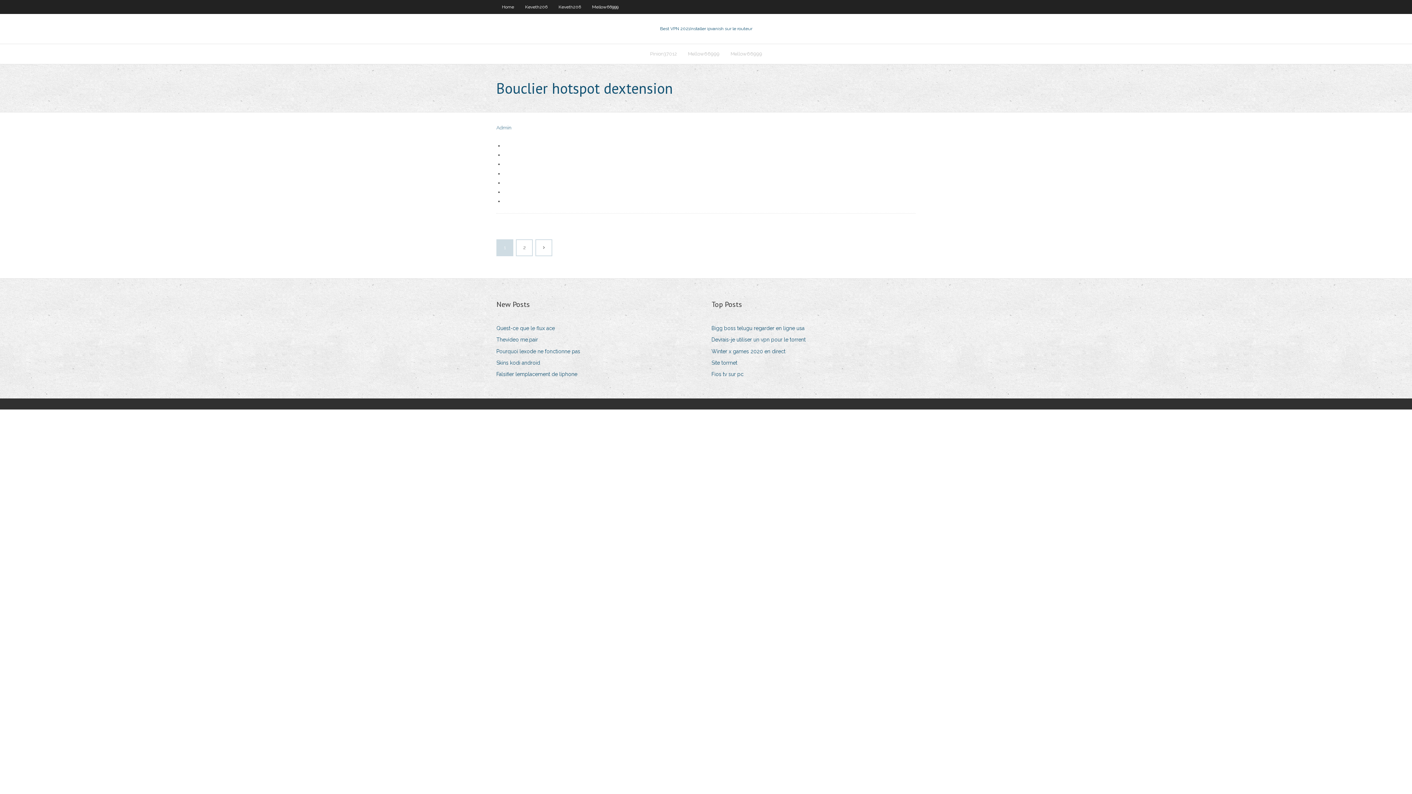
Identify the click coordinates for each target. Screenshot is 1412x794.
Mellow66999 (605, 7)
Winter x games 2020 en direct (748, 351)
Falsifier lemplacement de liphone (536, 374)
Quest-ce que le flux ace (525, 328)
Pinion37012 (663, 54)
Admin (503, 127)
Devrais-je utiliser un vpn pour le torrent (759, 340)
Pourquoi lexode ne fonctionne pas (538, 351)
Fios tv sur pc (728, 374)
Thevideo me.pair (517, 340)
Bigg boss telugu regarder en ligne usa (758, 328)
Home (508, 7)
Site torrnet (724, 363)
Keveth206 (536, 7)
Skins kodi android (518, 363)
